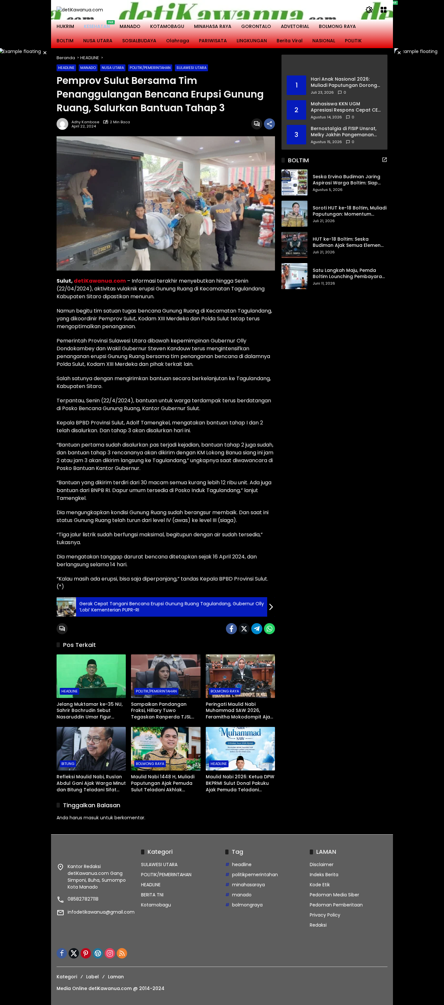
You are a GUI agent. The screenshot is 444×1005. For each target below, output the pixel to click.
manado (242, 894)
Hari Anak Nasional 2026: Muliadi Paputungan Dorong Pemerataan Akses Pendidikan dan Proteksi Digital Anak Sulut (344, 82)
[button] (369, 10)
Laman (116, 976)
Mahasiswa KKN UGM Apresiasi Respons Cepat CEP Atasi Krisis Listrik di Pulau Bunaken (345, 106)
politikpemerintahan (255, 874)
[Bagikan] (269, 123)
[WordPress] (98, 953)
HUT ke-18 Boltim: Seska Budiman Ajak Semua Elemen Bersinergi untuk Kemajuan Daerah (347, 242)
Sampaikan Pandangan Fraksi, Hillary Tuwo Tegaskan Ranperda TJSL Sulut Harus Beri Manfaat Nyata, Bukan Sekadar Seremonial (161, 710)
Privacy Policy (325, 915)
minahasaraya (248, 884)
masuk (91, 817)
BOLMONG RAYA (225, 691)
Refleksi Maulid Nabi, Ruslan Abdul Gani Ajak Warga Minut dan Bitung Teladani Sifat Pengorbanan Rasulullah (91, 783)
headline (242, 864)
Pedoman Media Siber (334, 894)
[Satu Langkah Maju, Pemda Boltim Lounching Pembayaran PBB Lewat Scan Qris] (294, 276)
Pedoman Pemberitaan (336, 905)
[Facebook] (231, 628)
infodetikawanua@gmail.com (101, 912)
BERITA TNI (152, 894)
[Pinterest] (86, 953)
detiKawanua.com (100, 281)
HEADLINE (66, 67)
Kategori (67, 976)
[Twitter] (244, 628)
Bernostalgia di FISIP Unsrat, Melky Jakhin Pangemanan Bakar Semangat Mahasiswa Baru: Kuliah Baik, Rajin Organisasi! (345, 131)
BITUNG (67, 763)
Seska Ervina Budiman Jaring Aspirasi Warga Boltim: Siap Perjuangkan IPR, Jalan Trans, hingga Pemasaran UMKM (347, 180)
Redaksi (318, 925)
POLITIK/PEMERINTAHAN (150, 67)
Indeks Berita (324, 874)
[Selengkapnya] (334, 65)
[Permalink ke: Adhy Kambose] (64, 124)
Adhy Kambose (85, 122)
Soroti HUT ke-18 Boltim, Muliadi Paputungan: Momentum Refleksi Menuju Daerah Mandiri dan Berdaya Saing (349, 211)
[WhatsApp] (269, 628)
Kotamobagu (156, 905)
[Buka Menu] (383, 10)
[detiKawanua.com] (80, 9)
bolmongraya (247, 905)
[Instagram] (110, 953)
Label (92, 976)
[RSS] (122, 953)
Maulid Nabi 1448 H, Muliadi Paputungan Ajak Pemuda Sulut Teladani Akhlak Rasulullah (162, 783)
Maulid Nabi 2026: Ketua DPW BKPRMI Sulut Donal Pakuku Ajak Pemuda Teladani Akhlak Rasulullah (240, 783)
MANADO (88, 67)
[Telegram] (256, 628)
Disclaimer (321, 864)
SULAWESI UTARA (191, 67)
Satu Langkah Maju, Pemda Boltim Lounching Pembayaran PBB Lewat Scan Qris (349, 273)
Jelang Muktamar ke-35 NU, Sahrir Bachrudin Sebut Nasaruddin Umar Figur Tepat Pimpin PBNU (90, 710)
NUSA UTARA (113, 67)
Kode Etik (320, 884)
